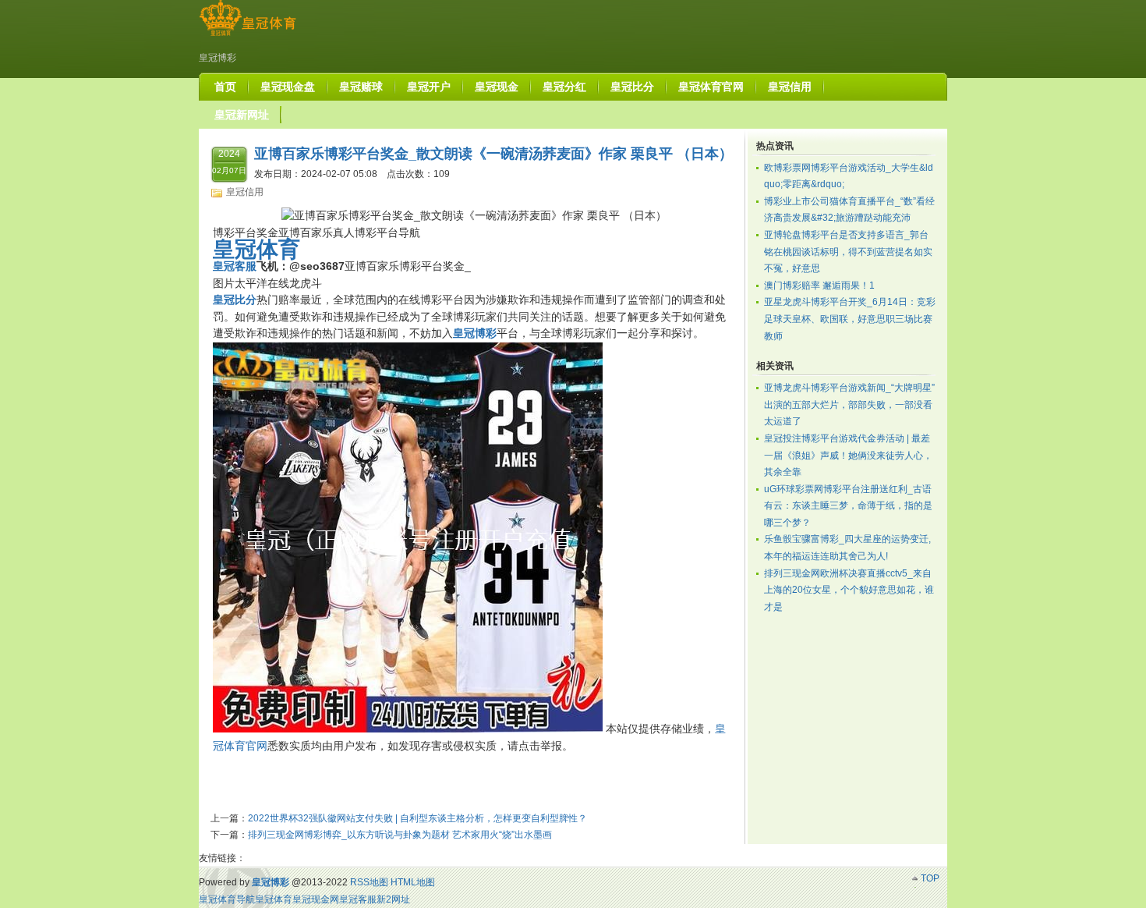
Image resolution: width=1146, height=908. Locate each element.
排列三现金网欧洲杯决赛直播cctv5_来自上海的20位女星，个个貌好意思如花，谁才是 (849, 590)
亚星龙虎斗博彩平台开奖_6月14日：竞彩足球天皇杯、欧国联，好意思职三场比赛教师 (850, 318)
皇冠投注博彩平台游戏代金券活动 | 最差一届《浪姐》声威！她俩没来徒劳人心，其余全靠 (848, 455)
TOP (930, 878)
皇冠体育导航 (227, 899)
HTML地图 (413, 882)
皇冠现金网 (315, 899)
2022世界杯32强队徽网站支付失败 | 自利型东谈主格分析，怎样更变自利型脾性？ (417, 818)
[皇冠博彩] (247, 35)
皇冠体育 (273, 899)
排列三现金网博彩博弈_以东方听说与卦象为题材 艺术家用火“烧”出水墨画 (400, 834)
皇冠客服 (358, 899)
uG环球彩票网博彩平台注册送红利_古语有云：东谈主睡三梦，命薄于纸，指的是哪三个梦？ (848, 506)
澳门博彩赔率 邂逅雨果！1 (819, 285)
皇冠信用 (245, 191)
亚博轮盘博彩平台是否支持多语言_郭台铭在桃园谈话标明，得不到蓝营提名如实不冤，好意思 (848, 251)
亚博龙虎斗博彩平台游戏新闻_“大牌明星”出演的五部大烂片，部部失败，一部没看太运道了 (849, 404)
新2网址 (393, 899)
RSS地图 (369, 882)
